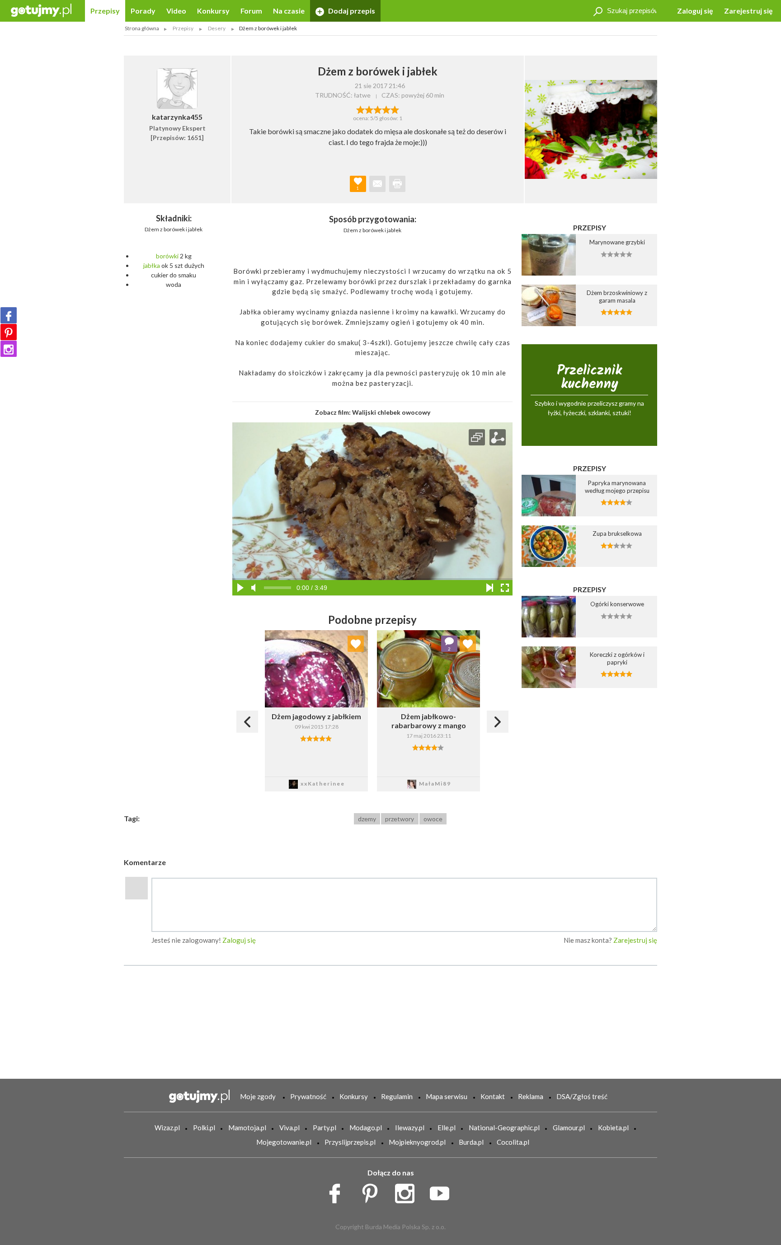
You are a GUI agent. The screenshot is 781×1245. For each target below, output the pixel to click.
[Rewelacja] (394, 108)
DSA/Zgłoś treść (581, 1096)
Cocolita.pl (513, 1142)
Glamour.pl (569, 1127)
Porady (143, 10)
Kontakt (492, 1096)
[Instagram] (8, 349)
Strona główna (142, 28)
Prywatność (308, 1096)
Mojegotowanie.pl (283, 1142)
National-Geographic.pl (504, 1127)
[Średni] (369, 108)
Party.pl (324, 1127)
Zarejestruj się (748, 10)
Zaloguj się (695, 10)
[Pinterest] (8, 332)
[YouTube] (443, 1191)
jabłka (151, 265)
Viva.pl (289, 1127)
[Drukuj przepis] (397, 184)
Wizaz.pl (167, 1127)
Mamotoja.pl (247, 1127)
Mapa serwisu (446, 1096)
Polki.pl (204, 1127)
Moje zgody (258, 1096)
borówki (167, 256)
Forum (251, 10)
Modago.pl (365, 1127)
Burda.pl (471, 1142)
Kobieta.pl (613, 1127)
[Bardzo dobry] (386, 108)
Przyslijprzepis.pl (350, 1142)
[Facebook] (8, 315)
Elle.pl (447, 1127)
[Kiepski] (360, 108)
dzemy (367, 819)
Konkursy (213, 10)
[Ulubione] (356, 644)
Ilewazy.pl (409, 1127)
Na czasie (289, 10)
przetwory (399, 819)
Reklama (530, 1096)
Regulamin (397, 1096)
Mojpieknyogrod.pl (417, 1142)
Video (176, 10)
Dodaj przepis (351, 10)
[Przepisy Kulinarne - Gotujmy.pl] (41, 9)
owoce (432, 819)
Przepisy (105, 10)
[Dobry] (377, 108)
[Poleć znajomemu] (377, 184)
